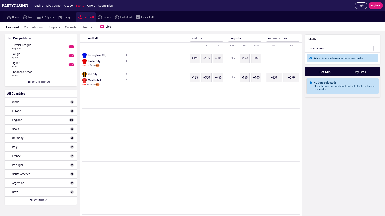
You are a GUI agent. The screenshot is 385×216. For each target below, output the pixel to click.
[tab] (12, 26)
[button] (191, 46)
